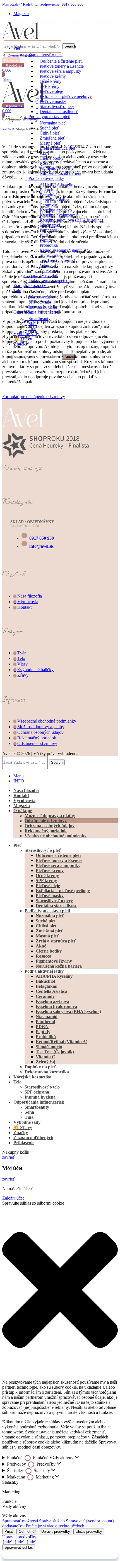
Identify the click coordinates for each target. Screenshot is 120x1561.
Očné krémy (50, 81)
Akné (41, 946)
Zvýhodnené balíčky (35, 669)
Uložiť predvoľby (89, 1531)
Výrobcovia (27, 601)
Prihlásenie (23, 1142)
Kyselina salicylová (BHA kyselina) (68, 1011)
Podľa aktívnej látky (44, 971)
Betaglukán (46, 986)
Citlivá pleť (50, 133)
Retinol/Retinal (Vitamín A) (61, 1041)
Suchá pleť (49, 128)
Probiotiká (46, 1036)
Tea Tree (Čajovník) (55, 1051)
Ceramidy (45, 996)
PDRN (42, 1026)
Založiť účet (13, 1198)
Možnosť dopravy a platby (40, 726)
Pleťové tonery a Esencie (62, 66)
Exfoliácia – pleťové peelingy (66, 96)
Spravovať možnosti (20, 1520)
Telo (21, 658)
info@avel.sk (41, 546)
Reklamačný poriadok (36, 737)
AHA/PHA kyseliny (54, 976)
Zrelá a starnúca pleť (56, 941)
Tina (29, 1117)
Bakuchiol (45, 981)
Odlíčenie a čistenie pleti (61, 61)
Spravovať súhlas (18, 1547)
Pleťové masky (53, 101)
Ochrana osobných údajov (40, 732)
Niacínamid (46, 1016)
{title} (7, 1541)
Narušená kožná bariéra (59, 966)
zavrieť (8, 1157)
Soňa (29, 1112)
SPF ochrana (37, 1092)
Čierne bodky (49, 951)
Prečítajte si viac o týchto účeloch (55, 1526)
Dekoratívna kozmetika (47, 1071)
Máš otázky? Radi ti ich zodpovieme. (42, 4)
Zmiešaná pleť (52, 138)
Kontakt (24, 607)
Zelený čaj (45, 1061)
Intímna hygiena (40, 1097)
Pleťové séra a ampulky (60, 71)
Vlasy (22, 664)
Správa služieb (52, 1520)
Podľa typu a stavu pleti (49, 116)
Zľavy (22, 675)
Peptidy (43, 1031)
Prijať (8, 1531)
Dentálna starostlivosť (59, 111)
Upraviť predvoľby (55, 1531)
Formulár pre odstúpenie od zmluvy (33, 396)
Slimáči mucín (49, 1046)
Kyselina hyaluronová (56, 1006)
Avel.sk (6, 129)
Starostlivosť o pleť (45, 54)
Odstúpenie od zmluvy (37, 743)
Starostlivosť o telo (42, 1087)
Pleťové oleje (51, 91)
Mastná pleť (47, 936)
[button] (60, 1290)
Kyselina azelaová (52, 1001)
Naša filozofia (29, 596)
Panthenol (45, 1021)
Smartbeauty (37, 1107)
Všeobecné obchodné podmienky (46, 721)
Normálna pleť (53, 123)
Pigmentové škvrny (54, 961)
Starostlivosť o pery (57, 106)
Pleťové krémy (53, 76)
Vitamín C (45, 1056)
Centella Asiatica (51, 991)
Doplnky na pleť (40, 1066)
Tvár (21, 652)
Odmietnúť (27, 1531)
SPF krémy (49, 86)
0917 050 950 (41, 538)
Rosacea (43, 956)
